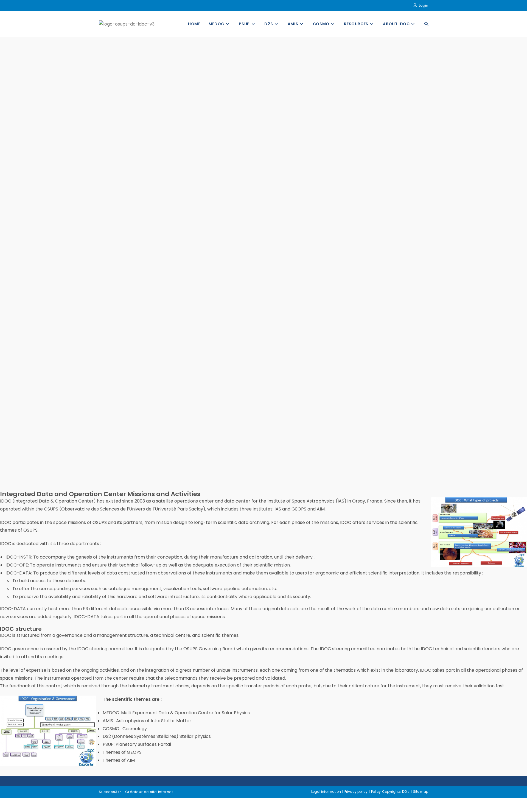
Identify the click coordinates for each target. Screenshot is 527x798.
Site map (420, 791)
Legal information (326, 791)
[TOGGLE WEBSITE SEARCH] (426, 24)
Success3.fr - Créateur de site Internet (136, 791)
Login (423, 5)
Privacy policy (356, 791)
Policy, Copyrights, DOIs (390, 791)
